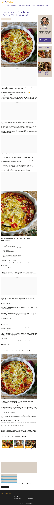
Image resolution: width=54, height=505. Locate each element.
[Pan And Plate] (7, 2)
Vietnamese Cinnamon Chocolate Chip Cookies (48, 73)
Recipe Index (13, 5)
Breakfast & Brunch (30, 5)
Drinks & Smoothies (18, 446)
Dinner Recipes (21, 5)
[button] (52, 5)
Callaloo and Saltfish (30, 448)
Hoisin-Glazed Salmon (5, 449)
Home (8, 5)
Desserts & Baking (40, 5)
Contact (29, 496)
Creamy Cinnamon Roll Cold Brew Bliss (18, 449)
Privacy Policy (30, 498)
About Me (48, 5)
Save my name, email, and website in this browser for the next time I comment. (17, 483)
